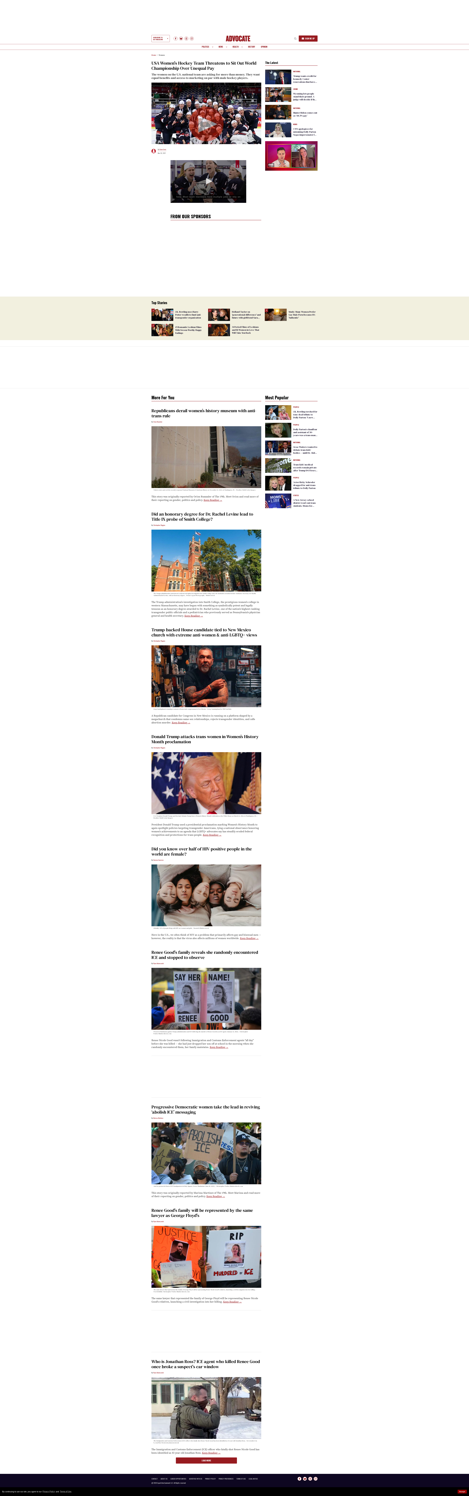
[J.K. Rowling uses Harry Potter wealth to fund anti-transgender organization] (162, 314)
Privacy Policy (49, 1492)
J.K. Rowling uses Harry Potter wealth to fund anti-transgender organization (188, 314)
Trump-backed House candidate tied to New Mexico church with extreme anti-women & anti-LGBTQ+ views (204, 632)
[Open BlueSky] (181, 38)
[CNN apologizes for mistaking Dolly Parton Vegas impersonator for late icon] (278, 129)
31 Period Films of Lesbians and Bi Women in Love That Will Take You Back (245, 329)
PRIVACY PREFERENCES (226, 1479)
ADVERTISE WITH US (195, 1479)
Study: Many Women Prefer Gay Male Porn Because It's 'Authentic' (302, 314)
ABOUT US (164, 1479)
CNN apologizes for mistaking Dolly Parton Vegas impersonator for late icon (305, 133)
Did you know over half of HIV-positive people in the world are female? (201, 851)
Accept (462, 1492)
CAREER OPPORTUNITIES (178, 1479)
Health (236, 46)
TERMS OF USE (241, 1479)
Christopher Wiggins (159, 525)
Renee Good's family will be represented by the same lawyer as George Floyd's (202, 1212)
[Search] (295, 38)
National (296, 71)
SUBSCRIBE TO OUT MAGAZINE (158, 38)
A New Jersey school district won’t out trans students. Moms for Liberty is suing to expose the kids (304, 505)
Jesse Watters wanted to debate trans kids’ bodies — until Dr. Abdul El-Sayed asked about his (305, 452)
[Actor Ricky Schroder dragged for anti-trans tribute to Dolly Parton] (278, 483)
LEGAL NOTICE (253, 1479)
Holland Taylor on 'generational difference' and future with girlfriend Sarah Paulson (246, 316)
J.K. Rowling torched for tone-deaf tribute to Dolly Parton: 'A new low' (305, 416)
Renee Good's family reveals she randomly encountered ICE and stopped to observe (204, 954)
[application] (208, 181)
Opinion (264, 46)
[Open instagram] (192, 38)
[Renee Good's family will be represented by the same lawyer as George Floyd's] (206, 1256)
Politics (205, 46)
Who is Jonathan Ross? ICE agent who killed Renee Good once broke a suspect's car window (205, 1364)
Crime (295, 89)
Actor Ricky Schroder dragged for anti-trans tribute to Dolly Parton (304, 485)
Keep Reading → (213, 500)
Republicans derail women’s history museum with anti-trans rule (203, 413)
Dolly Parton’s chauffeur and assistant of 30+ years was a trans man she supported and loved (305, 435)
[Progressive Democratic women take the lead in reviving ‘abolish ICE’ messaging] (206, 1153)
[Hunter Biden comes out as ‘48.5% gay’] (278, 112)
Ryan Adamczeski (158, 963)
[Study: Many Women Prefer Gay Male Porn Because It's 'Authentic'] (276, 314)
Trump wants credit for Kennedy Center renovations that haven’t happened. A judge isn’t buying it (305, 82)
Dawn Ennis (163, 149)
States (296, 495)
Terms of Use (65, 1492)
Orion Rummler (157, 422)
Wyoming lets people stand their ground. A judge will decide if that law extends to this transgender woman (305, 99)
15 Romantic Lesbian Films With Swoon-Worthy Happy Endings (188, 330)
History (251, 46)
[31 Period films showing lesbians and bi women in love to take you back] (219, 330)
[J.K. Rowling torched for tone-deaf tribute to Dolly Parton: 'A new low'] (278, 412)
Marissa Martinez (158, 1118)
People (296, 407)
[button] (208, 181)
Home (153, 55)
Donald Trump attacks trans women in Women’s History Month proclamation (205, 739)
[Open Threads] (186, 38)
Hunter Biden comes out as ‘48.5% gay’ (305, 114)
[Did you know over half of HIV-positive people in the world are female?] (206, 895)
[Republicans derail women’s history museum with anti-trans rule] (206, 457)
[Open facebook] (176, 38)
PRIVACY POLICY (210, 1479)
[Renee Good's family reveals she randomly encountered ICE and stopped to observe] (206, 998)
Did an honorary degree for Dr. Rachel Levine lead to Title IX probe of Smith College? (202, 516)
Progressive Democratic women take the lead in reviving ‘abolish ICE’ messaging (205, 1109)
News (221, 46)
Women (162, 55)
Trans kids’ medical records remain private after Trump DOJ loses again (305, 469)
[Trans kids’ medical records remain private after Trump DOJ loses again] (278, 465)
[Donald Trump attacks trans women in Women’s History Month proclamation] (206, 783)
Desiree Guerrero (158, 860)
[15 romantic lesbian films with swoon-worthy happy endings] (162, 330)
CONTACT (154, 1479)
